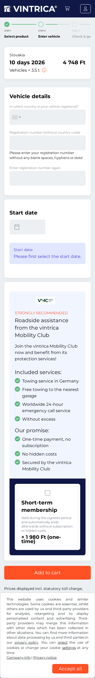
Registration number (45, 132)
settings (69, 648)
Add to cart (47, 573)
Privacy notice (45, 657)
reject (63, 642)
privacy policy (27, 642)
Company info (19, 657)
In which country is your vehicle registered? (44, 106)
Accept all (70, 669)
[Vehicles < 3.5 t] (43, 70)
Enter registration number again (35, 168)
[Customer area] (85, 8)
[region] (47, 674)
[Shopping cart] (67, 8)
